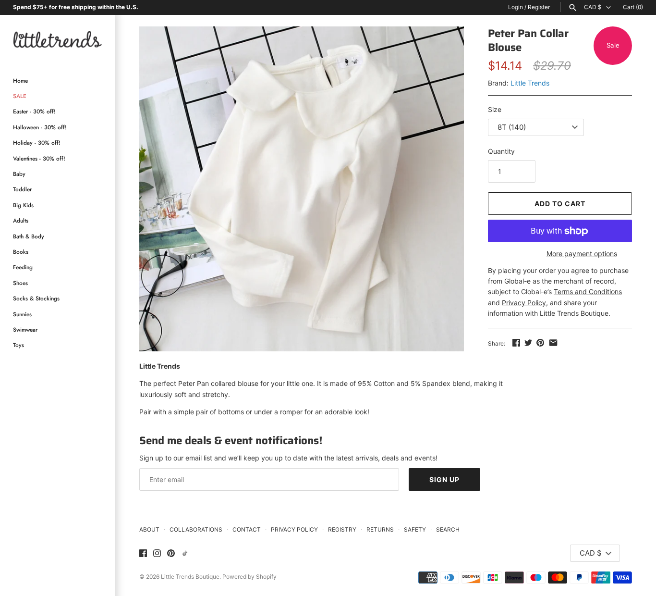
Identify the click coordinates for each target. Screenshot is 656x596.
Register (539, 7)
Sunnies (22, 314)
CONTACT (246, 529)
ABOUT (149, 529)
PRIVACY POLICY (294, 529)
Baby (19, 174)
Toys (18, 345)
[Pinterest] (171, 554)
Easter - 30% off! (34, 111)
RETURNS (380, 529)
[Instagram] (157, 554)
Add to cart (560, 203)
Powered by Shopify (249, 576)
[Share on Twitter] (528, 342)
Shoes (20, 283)
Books (20, 252)
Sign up (444, 479)
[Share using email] (553, 342)
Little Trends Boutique (190, 576)
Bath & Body (28, 236)
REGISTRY (342, 529)
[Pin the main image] (540, 342)
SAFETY (415, 529)
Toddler (22, 189)
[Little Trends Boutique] (57, 39)
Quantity (501, 151)
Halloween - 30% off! (40, 127)
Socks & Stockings (36, 298)
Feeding (23, 267)
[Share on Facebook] (516, 342)
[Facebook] (143, 554)
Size (494, 109)
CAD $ (593, 7)
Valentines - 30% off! (39, 158)
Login (515, 7)
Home (20, 80)
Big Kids (23, 205)
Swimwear (25, 329)
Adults (20, 220)
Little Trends (529, 83)
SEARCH (448, 529)
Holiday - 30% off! (37, 142)
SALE (19, 96)
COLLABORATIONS (196, 529)
